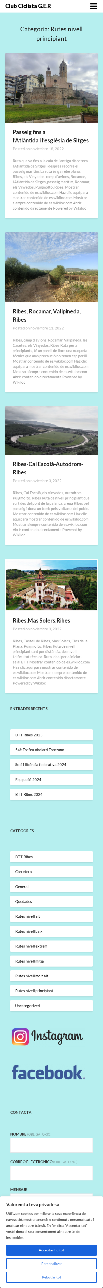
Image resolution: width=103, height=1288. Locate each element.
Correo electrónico (44, 1161)
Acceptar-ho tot (51, 1250)
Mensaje (18, 1189)
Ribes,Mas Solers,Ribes (41, 620)
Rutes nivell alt (27, 916)
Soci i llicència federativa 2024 (40, 764)
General (21, 886)
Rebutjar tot (51, 1277)
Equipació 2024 (28, 779)
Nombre (31, 1134)
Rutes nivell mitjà (29, 961)
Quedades (23, 901)
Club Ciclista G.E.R (28, 6)
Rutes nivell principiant (34, 990)
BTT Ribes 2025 (28, 735)
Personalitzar (51, 1263)
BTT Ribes (24, 856)
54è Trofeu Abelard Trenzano (39, 749)
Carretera (23, 871)
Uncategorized (27, 1005)
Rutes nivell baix (28, 931)
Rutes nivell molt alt (31, 976)
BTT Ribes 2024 (28, 794)
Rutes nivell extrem (31, 946)
